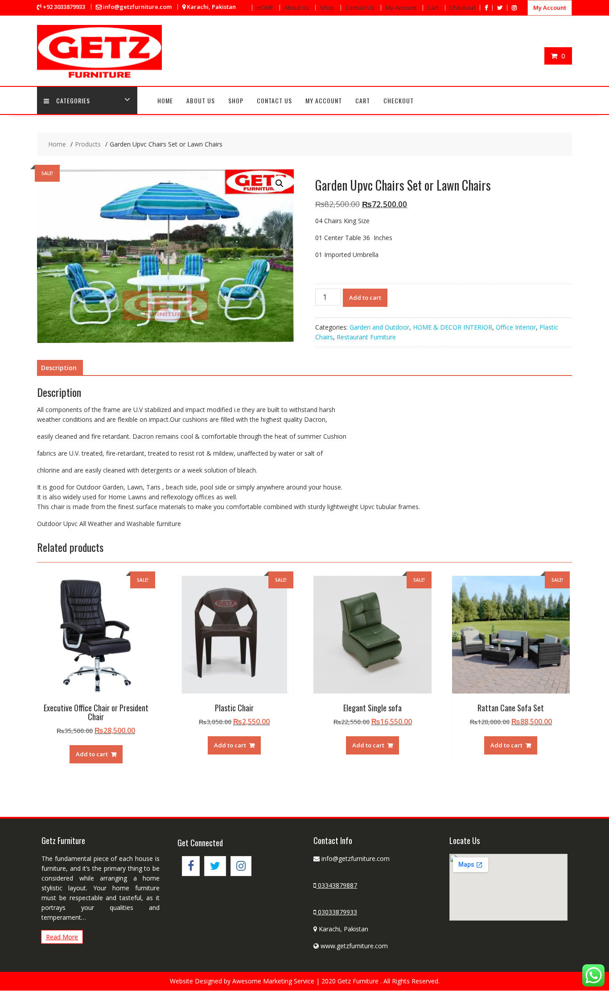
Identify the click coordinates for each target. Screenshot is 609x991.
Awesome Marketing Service (274, 981)
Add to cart (365, 298)
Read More (62, 937)
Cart (433, 8)
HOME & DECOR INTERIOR (452, 327)
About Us (296, 8)
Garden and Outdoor (379, 327)
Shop (327, 8)
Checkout (462, 8)
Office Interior (516, 327)
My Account (401, 8)
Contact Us (360, 8)
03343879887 (336, 885)
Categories (73, 100)
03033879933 (336, 912)
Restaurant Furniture (366, 337)
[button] (280, 183)
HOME (265, 8)
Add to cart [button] (92, 754)
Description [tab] (59, 367)
